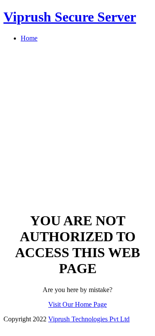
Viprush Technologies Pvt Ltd (89, 319)
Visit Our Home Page (77, 304)
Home (29, 38)
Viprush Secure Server (69, 17)
